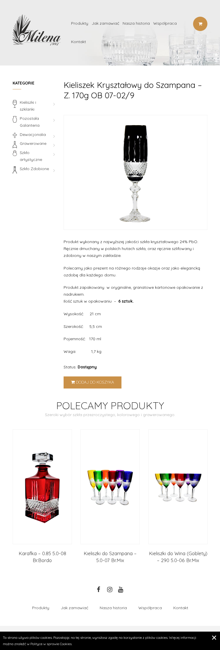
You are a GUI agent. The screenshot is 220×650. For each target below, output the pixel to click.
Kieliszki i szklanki (28, 106)
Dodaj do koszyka (94, 382)
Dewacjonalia (33, 134)
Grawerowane (33, 143)
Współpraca (165, 23)
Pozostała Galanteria (30, 122)
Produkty (79, 23)
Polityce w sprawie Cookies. (51, 644)
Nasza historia (136, 23)
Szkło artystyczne (31, 156)
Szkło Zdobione (34, 168)
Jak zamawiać (105, 23)
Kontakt (78, 41)
